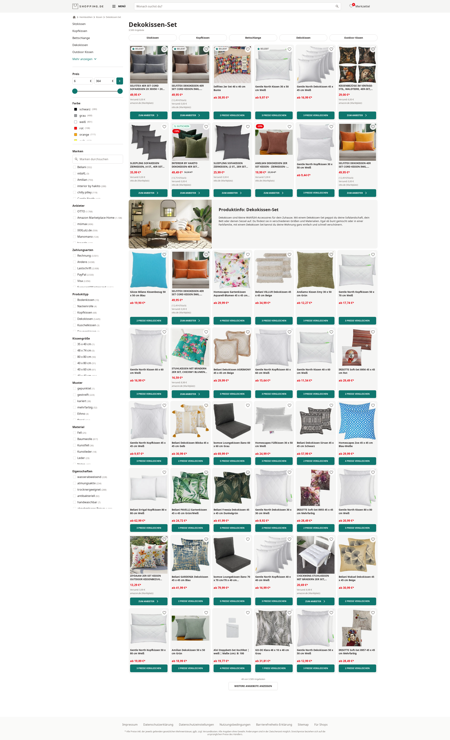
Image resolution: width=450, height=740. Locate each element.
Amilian (85, 180)
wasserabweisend (92, 477)
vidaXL (83, 173)
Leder (83, 458)
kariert (84, 401)
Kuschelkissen (88, 325)
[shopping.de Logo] (87, 6)
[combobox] (237, 6)
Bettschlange (81, 38)
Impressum (130, 724)
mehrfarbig (87, 407)
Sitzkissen (79, 24)
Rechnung (87, 255)
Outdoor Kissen (82, 52)
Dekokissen (80, 45)
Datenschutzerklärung (158, 724)
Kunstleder (87, 452)
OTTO (85, 211)
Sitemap (303, 724)
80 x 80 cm (86, 357)
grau (85, 116)
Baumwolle (87, 439)
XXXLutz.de (87, 230)
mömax (85, 224)
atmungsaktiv (89, 483)
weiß (85, 122)
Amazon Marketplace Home (99, 218)
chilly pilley (87, 192)
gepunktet (86, 388)
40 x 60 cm (86, 369)
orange (87, 134)
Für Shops (321, 724)
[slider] (75, 91)
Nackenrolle (87, 306)
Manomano (88, 237)
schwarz (88, 109)
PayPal (85, 274)
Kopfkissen (79, 31)
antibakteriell (88, 496)
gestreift (86, 395)
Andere (86, 262)
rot (84, 128)
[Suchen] (337, 6)
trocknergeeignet (92, 489)
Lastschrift (88, 268)
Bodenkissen (88, 300)
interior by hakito (91, 186)
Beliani (84, 167)
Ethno (83, 414)
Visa (83, 281)
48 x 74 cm (86, 350)
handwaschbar (89, 502)
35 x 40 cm (86, 344)
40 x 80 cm (86, 363)
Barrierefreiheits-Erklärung (274, 724)
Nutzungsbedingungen (235, 724)
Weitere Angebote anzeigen (253, 686)
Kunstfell (85, 445)
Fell (81, 433)
